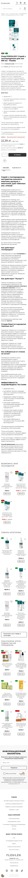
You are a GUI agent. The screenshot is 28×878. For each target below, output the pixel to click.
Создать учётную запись (14, 846)
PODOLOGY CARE (9, 63)
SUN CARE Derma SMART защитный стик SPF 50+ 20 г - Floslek (21, 725)
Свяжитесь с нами (14, 809)
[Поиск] (20, 8)
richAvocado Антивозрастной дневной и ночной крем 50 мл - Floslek (7, 695)
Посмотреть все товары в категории (12, 634)
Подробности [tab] (16, 167)
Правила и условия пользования (14, 806)
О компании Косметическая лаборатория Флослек (14, 825)
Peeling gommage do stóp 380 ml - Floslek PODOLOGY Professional (7, 552)
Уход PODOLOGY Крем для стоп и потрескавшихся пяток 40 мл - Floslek (21, 486)
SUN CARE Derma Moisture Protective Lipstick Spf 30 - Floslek (7, 665)
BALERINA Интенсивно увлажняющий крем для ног (7, 486)
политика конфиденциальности (14, 803)
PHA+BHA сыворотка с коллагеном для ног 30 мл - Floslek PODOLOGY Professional (7, 584)
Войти (14, 843)
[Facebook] (7, 870)
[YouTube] (12, 870)
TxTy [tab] (4, 170)
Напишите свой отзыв (16, 66)
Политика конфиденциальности (17, 783)
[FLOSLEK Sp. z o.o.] (5, 3)
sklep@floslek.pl (14, 865)
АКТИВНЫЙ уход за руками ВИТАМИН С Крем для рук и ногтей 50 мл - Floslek (21, 696)
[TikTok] (22, 870)
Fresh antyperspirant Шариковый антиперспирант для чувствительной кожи (7, 726)
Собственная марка (14, 818)
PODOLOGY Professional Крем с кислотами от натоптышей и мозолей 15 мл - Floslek (21, 616)
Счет (14, 837)
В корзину (17, 154)
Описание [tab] (6, 167)
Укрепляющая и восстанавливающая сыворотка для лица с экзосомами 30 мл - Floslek (21, 666)
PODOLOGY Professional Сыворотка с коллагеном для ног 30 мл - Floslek (21, 553)
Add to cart (7, 493)
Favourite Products (14, 849)
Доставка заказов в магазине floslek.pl (14, 800)
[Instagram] (17, 870)
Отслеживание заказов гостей (14, 840)
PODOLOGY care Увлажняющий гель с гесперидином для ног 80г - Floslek (7, 514)
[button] (20, 3)
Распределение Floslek (14, 821)
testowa (14, 829)
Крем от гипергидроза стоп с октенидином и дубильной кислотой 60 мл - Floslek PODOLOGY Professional (21, 584)
